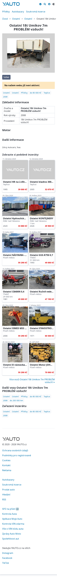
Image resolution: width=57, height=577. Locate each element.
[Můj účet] (49, 4)
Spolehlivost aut (10, 538)
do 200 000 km (16, 400)
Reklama (6, 470)
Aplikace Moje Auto (12, 518)
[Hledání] (45, 4)
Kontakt (6, 465)
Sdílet (6, 77)
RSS (4, 499)
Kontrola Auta (9, 513)
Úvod (5, 18)
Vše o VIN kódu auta (12, 528)
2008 (5, 96)
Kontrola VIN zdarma (13, 523)
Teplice (47, 92)
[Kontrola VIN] (40, 4)
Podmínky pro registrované (16, 455)
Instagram (7, 553)
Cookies (6, 460)
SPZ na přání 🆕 (10, 508)
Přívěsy (6, 11)
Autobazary (18, 11)
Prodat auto (8, 489)
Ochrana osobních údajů (15, 450)
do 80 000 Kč (35, 92)
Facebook (7, 557)
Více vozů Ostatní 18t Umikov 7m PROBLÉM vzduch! (32, 381)
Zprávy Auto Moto (11, 533)
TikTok (5, 562)
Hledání (6, 494)
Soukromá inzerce (35, 11)
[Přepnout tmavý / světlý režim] (54, 4)
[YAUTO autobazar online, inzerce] (11, 4)
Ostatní (16, 18)
